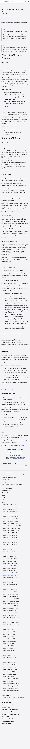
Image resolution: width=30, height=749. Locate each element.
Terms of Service (20, 458)
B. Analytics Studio (6, 482)
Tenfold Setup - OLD (7, 479)
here (23, 211)
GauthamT (5, 11)
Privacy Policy (12, 458)
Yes (11, 452)
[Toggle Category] (1, 490)
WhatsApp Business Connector (9, 16)
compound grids (10, 398)
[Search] (25, 1)
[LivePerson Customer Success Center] (8, 1)
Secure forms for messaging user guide (12, 484)
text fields (8, 419)
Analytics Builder (5, 18)
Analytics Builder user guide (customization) (13, 475)
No (19, 452)
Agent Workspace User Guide (9, 477)
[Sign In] (28, 1)
